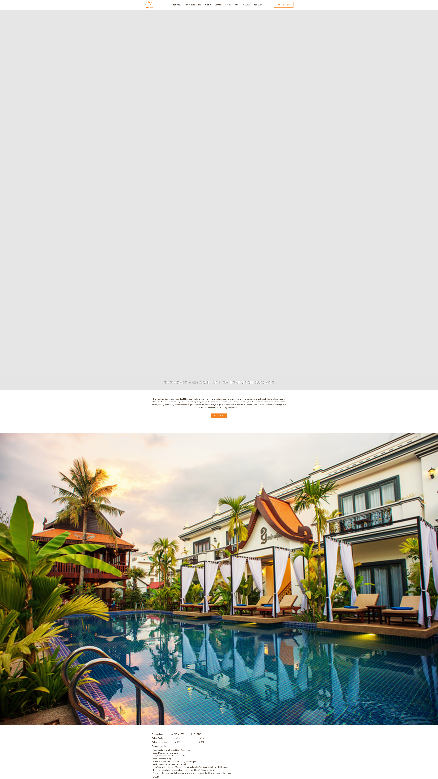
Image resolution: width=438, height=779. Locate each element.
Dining (208, 5)
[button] (283, 5)
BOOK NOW (219, 416)
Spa (236, 5)
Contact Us (259, 5)
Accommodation (193, 5)
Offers (228, 5)
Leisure (218, 5)
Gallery (246, 5)
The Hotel (176, 5)
